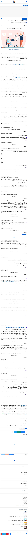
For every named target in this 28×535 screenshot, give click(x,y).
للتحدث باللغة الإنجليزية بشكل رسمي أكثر (8, 281)
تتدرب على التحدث (23, 405)
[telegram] (5, 534)
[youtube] (1, 534)
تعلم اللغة (26, 485)
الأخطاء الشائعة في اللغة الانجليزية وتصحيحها (14, 49)
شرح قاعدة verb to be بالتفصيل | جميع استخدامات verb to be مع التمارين (15, 520)
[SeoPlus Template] (26, 532)
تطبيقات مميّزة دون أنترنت (24, 472)
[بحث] (1, 1)
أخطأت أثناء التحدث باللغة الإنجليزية (18, 64)
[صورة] (25, 512)
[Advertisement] (14, 12)
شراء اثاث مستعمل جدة (24, 481)
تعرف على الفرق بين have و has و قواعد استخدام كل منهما (17, 524)
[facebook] (10, 534)
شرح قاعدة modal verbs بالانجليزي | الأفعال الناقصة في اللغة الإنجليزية (16, 516)
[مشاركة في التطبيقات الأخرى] (12, 431)
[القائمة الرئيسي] (26, 1)
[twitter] (3, 534)
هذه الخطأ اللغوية (18, 77)
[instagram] (8, 534)
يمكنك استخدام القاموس (5, 413)
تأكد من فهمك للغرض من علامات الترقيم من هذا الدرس (16, 327)
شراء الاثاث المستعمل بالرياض (23, 483)
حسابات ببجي (25, 474)
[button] (23, 432)
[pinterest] (7, 534)
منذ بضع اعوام (21, 522)
